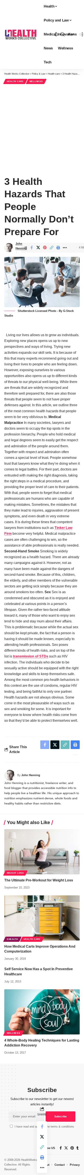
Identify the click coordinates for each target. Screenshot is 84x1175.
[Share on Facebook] (31, 247)
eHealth (12, 939)
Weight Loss (15, 873)
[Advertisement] (42, 129)
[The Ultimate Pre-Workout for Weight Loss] (42, 851)
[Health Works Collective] (20, 34)
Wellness (36, 81)
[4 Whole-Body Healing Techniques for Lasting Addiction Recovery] (42, 1011)
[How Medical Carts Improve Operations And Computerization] (42, 918)
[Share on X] (38, 247)
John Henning (21, 246)
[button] (62, 34)
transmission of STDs (30, 656)
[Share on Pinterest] (45, 247)
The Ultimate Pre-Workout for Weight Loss (38, 880)
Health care (15, 81)
